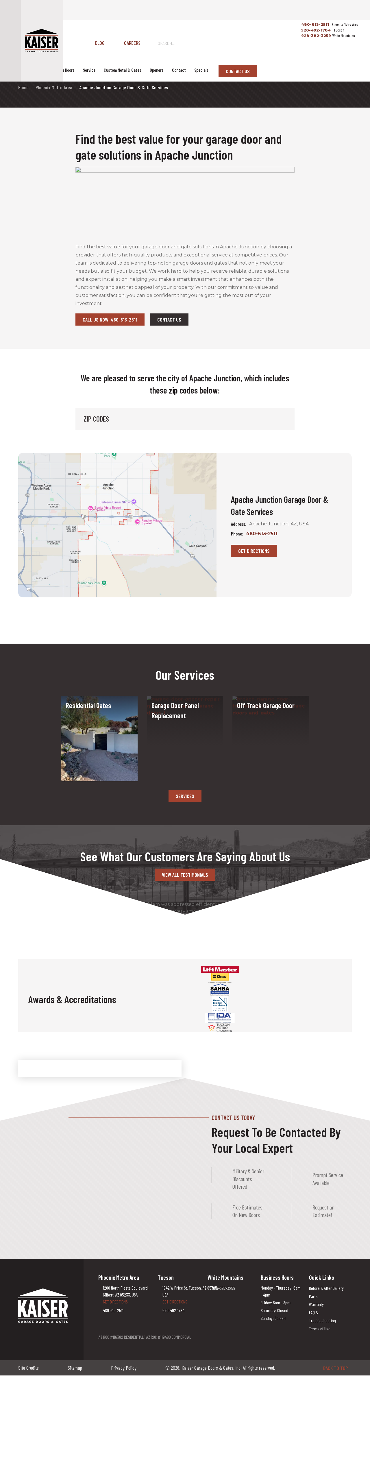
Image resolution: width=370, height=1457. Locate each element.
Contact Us (238, 71)
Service (89, 70)
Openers (157, 70)
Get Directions (254, 551)
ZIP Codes (96, 418)
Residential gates (84, 714)
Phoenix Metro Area (54, 87)
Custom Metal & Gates (122, 70)
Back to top (335, 1368)
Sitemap (75, 1367)
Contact (179, 70)
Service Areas (32, 70)
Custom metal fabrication (92, 728)
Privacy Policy (123, 1367)
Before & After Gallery (326, 1288)
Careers (132, 43)
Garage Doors (63, 70)
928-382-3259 (315, 35)
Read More (161, 742)
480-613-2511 (314, 24)
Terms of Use (319, 1328)
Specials (201, 70)
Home (23, 87)
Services (185, 796)
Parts (313, 1296)
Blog (100, 43)
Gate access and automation (95, 721)
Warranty (316, 1304)
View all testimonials (185, 874)
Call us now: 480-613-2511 (110, 319)
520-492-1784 (315, 30)
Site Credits (28, 1367)
